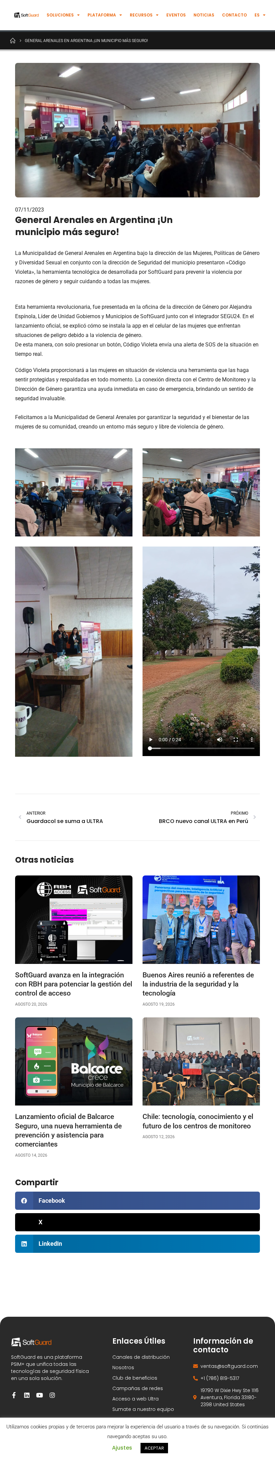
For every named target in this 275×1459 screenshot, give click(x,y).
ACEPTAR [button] (154, 1448)
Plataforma (102, 15)
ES (257, 15)
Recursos (141, 15)
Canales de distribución (141, 1357)
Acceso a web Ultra (135, 1398)
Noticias (204, 15)
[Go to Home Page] (12, 40)
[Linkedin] (27, 1395)
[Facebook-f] (14, 1395)
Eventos (176, 15)
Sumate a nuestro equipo (143, 1409)
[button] (137, 1201)
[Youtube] (40, 1395)
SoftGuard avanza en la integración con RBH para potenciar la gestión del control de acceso (73, 984)
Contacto (234, 15)
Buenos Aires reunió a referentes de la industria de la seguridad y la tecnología (198, 984)
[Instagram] (52, 1395)
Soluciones (60, 15)
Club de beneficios (134, 1378)
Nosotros (123, 1367)
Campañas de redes (137, 1388)
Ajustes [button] (122, 1448)
